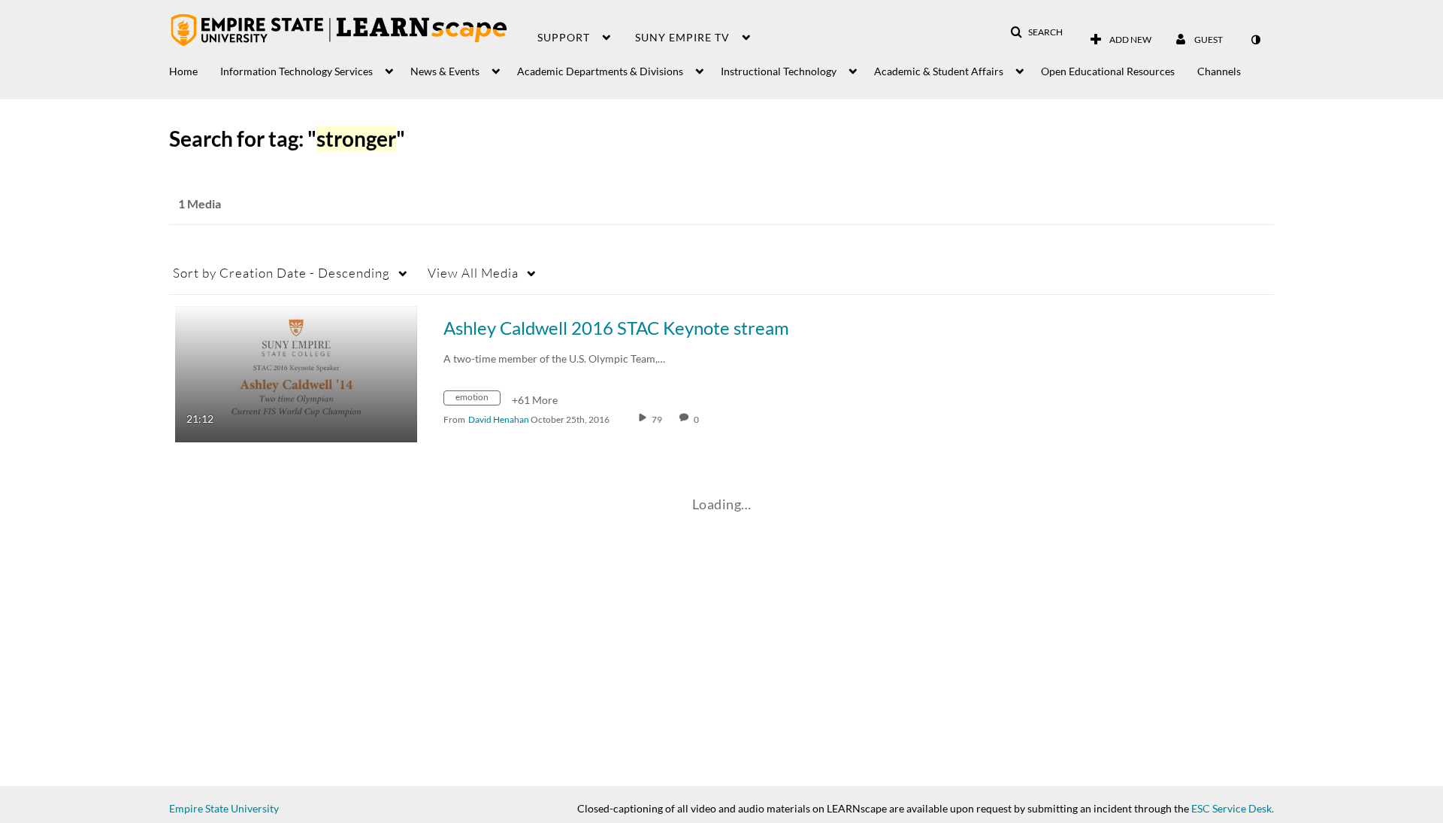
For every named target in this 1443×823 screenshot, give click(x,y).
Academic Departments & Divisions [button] (600, 71)
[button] (1036, 32)
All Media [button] (473, 273)
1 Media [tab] (199, 203)
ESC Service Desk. (1232, 808)
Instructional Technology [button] (778, 71)
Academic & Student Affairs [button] (938, 71)
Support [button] (563, 37)
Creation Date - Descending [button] (281, 273)
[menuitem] (194, 67)
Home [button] (183, 71)
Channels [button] (1219, 71)
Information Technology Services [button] (296, 71)
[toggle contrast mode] (1255, 39)
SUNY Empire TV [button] (682, 37)
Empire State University (224, 808)
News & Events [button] (444, 71)
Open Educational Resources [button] (1108, 71)
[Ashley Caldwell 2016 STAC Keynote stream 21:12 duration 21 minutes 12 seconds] (296, 372)
